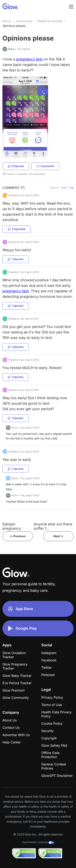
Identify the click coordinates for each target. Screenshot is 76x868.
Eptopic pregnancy (11, 526)
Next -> (58, 536)
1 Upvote (17, 259)
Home (6, 21)
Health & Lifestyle (49, 21)
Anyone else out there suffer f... (53, 526)
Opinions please (14, 26)
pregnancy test (29, 59)
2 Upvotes (19, 229)
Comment (47, 166)
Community (24, 21)
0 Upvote (18, 166)
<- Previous (18, 536)
